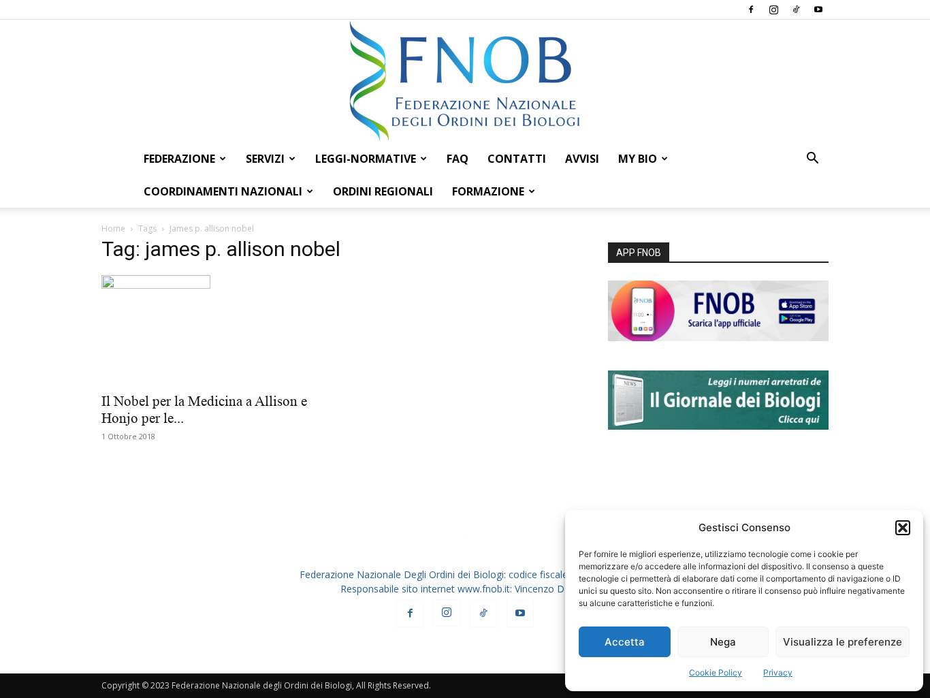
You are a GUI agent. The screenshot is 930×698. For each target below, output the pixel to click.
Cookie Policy (715, 672)
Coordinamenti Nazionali (223, 191)
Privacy (777, 672)
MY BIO (637, 158)
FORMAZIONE (488, 191)
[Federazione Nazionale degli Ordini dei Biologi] (465, 81)
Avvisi (582, 158)
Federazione (179, 158)
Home (113, 228)
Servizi (265, 158)
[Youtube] (818, 9)
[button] (903, 528)
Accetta (625, 641)
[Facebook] (751, 9)
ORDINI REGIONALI (383, 191)
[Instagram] (773, 9)
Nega (723, 641)
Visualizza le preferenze (842, 641)
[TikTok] (796, 9)
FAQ (457, 158)
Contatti (516, 158)
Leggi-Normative (365, 158)
